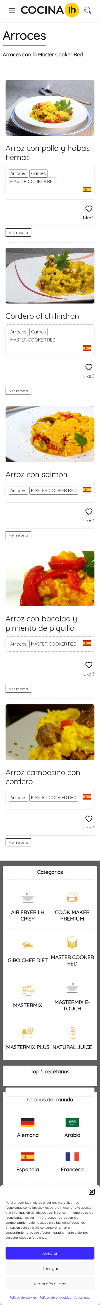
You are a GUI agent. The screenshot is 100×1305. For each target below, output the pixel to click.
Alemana (28, 1135)
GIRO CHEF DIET (28, 960)
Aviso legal (82, 1297)
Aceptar (50, 1253)
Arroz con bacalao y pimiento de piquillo (41, 623)
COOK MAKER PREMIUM (72, 915)
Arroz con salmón (37, 474)
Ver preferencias (50, 1283)
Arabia (72, 1135)
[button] (91, 1192)
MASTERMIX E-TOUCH (72, 1005)
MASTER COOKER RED (33, 181)
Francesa (72, 1169)
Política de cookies (23, 1297)
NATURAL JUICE (72, 1047)
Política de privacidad (55, 1297)
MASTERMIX (27, 1005)
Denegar (50, 1268)
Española (27, 1169)
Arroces (18, 173)
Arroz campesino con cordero (43, 776)
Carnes (38, 173)
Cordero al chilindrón (42, 316)
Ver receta (18, 232)
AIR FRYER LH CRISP (27, 915)
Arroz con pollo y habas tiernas (48, 152)
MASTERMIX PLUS (27, 1047)
